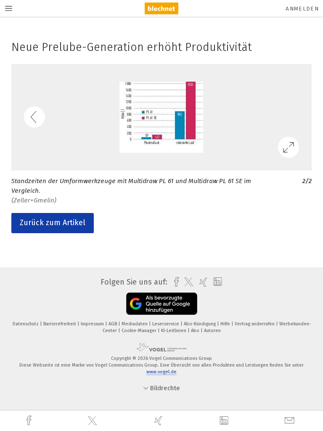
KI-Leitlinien (174, 330)
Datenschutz (26, 324)
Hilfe (225, 324)
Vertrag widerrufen (255, 324)
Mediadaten (135, 324)
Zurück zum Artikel (52, 222)
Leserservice (166, 324)
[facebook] (29, 420)
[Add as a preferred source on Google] (161, 304)
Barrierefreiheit (60, 324)
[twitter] (93, 421)
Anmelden (302, 8)
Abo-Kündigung (200, 324)
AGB (113, 324)
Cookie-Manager (140, 330)
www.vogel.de (161, 372)
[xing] (159, 420)
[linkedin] (225, 420)
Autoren (212, 330)
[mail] (291, 420)
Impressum (93, 324)
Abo (196, 330)
